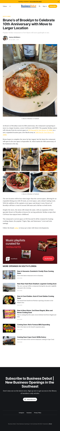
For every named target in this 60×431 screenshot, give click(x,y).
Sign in (45, 6)
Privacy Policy (37, 412)
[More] (10, 6)
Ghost (50, 424)
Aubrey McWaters (14, 37)
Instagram (21, 412)
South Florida (7, 16)
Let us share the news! (36, 1)
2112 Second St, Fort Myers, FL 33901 (40, 130)
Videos (5, 6)
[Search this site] (39, 6)
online (16, 228)
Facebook (29, 412)
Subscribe (53, 6)
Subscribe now (31, 399)
